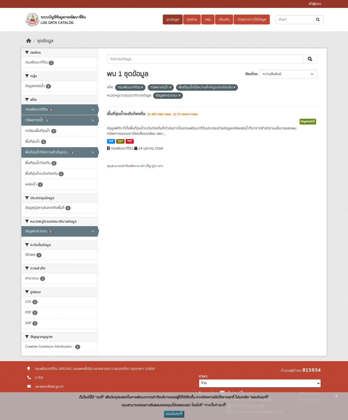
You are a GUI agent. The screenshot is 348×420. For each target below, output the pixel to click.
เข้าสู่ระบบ (315, 4)
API (142, 166)
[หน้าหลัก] (28, 41)
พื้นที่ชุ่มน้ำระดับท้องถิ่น (126, 114)
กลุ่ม (208, 19)
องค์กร (192, 19)
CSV (120, 141)
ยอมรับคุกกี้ (174, 413)
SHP (111, 141)
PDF (129, 141)
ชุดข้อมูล (172, 19)
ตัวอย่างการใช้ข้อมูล (251, 19)
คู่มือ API (157, 166)
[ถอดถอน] (142, 88)
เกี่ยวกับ (224, 19)
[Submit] (318, 19)
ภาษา (203, 376)
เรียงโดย (251, 74)
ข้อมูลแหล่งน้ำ (308, 121)
